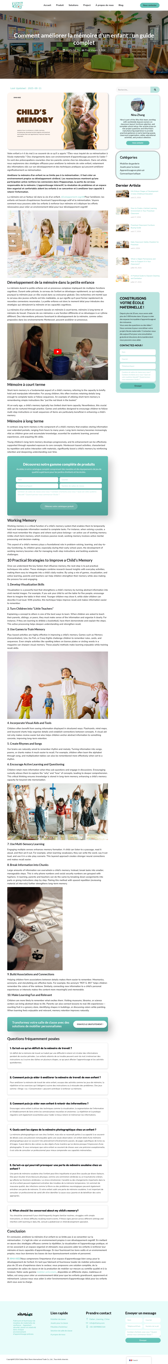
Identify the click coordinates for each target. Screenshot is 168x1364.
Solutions (73, 5)
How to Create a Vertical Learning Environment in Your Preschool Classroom (144, 211)
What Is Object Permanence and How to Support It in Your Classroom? (143, 261)
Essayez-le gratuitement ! (90, 1024)
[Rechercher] (155, 90)
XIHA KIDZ (15, 1258)
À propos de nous (105, 5)
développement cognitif (73, 196)
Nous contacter (137, 143)
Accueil (47, 5)
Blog (121, 5)
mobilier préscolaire (46, 1271)
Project (87, 5)
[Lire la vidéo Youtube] (57, 351)
